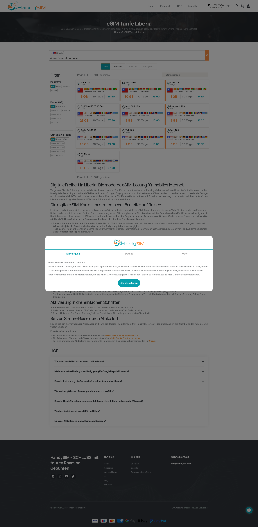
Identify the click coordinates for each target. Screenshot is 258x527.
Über (185, 253)
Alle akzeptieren (129, 282)
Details (129, 253)
